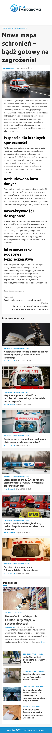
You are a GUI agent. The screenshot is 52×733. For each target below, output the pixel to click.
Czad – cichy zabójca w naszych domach (23, 299)
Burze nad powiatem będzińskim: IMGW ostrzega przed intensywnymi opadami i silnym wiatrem (12, 694)
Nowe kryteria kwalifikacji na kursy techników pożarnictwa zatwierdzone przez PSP (26, 506)
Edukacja (9, 613)
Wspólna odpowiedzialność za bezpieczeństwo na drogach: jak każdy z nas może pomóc (26, 377)
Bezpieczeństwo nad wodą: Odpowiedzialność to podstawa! (26, 549)
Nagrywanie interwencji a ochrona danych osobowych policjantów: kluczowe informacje (26, 334)
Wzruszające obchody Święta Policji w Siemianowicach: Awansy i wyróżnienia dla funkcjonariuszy (26, 462)
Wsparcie (18, 613)
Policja (40, 654)
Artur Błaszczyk (9, 68)
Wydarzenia (40, 687)
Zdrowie (41, 671)
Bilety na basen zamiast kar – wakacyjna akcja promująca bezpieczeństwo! (26, 421)
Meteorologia (28, 687)
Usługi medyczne (29, 671)
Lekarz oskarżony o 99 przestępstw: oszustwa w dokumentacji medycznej (30, 306)
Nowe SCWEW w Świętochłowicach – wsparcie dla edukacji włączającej (12, 712)
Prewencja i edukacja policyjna (14, 28)
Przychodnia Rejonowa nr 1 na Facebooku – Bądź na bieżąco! (12, 675)
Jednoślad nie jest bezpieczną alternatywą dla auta (12, 658)
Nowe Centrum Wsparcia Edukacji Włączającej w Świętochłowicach (26, 598)
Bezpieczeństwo (29, 654)
